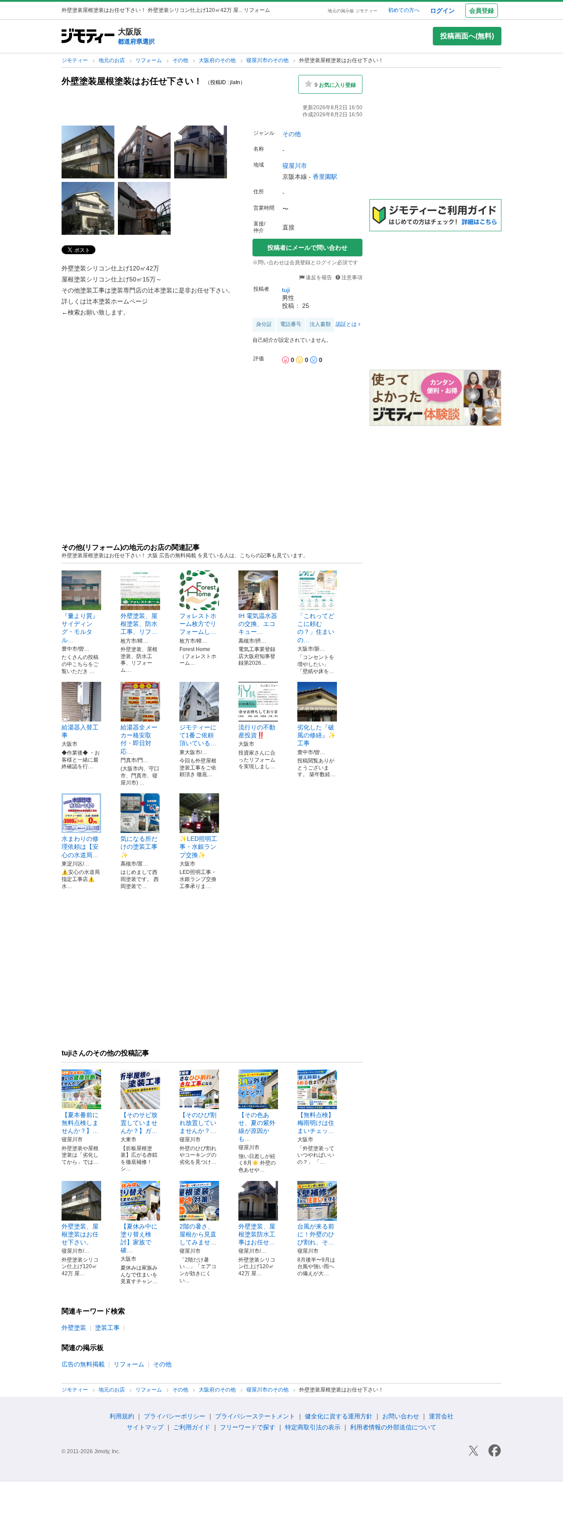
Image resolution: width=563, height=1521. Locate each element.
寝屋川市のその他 (268, 60)
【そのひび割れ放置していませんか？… (197, 1122)
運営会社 (441, 1416)
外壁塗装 (74, 1327)
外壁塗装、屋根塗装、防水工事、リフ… (139, 623)
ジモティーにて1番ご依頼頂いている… (197, 735)
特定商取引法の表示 (312, 1427)
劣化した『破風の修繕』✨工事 (316, 735)
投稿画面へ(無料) (467, 36)
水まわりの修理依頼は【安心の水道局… (80, 846)
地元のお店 (112, 60)
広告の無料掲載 (83, 1364)
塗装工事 (107, 1327)
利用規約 (122, 1416)
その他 (181, 60)
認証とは (346, 324)
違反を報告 (318, 277)
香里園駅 (325, 176)
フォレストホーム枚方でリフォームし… (197, 623)
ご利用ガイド (191, 1427)
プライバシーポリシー (174, 1416)
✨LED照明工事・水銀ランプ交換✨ (198, 846)
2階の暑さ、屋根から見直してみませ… (197, 1234)
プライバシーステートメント (255, 1416)
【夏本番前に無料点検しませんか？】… (80, 1122)
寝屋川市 (294, 165)
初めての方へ (404, 10)
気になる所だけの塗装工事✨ (139, 846)
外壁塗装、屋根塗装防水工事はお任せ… (256, 1234)
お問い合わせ (400, 1416)
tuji (286, 289)
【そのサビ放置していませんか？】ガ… (139, 1122)
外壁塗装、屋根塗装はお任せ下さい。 (80, 1234)
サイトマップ (145, 1427)
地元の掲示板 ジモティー (352, 10)
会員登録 (481, 10)
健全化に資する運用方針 (339, 1416)
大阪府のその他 (218, 60)
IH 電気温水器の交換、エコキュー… (257, 623)
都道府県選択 (136, 41)
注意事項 (351, 277)
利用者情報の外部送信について (393, 1427)
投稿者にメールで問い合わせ (307, 247)
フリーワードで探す (247, 1427)
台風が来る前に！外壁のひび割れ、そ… (315, 1234)
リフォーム (149, 60)
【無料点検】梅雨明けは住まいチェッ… (315, 1122)
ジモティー (75, 60)
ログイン (442, 10)
